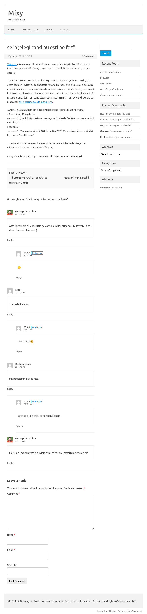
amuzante (43, 156)
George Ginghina (25, 211)
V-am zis (12, 64)
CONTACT (65, 29)
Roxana (104, 119)
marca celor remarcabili (78, 177)
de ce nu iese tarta (59, 156)
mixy (14, 56)
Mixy (15, 13)
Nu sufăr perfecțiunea (111, 89)
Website (11, 565)
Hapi (102, 113)
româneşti (76, 156)
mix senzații (24, 156)
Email (11, 549)
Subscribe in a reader (111, 187)
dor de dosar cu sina (110, 72)
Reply (10, 240)
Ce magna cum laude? (111, 95)
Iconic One (102, 611)
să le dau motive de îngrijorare (35, 102)
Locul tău (105, 77)
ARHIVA (49, 29)
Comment (13, 493)
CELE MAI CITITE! (30, 29)
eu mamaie (106, 83)
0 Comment (88, 56)
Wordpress (136, 611)
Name (11, 534)
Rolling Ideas (23, 364)
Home (11, 29)
